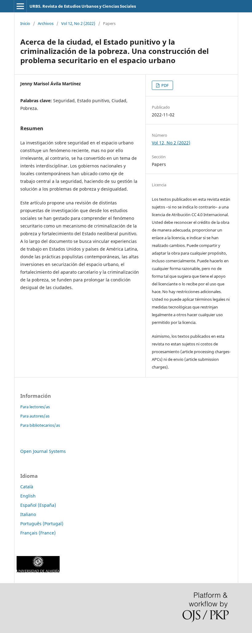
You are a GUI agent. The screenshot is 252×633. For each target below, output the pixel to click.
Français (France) (38, 533)
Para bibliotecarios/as (40, 425)
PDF (164, 85)
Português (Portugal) (41, 523)
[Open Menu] (20, 6)
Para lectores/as (35, 406)
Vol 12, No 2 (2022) (78, 23)
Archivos (45, 23)
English (28, 496)
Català (26, 487)
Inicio (25, 23)
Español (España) (38, 505)
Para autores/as (34, 416)
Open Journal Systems (43, 451)
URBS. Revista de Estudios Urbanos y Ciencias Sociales (83, 6)
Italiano (28, 514)
